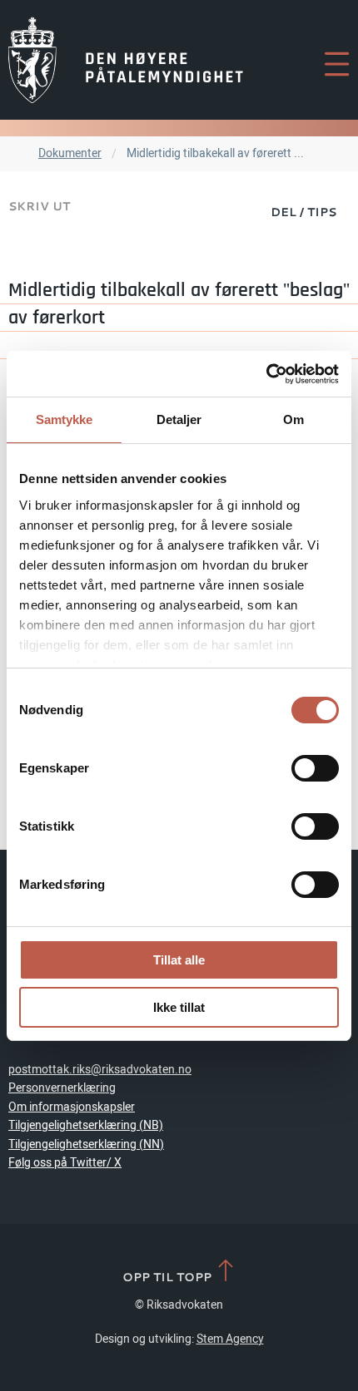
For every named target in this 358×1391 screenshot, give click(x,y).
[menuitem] (303, 211)
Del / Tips (303, 212)
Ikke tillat (179, 1007)
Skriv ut (39, 206)
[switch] (315, 768)
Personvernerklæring (62, 1088)
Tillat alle (179, 960)
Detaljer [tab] (179, 419)
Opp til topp (168, 1276)
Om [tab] (293, 419)
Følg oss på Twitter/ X (65, 1162)
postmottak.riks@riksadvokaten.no (99, 1069)
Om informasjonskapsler (71, 1107)
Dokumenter (70, 153)
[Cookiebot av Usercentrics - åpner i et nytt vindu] (266, 374)
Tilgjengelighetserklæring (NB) (85, 1125)
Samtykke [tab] (64, 419)
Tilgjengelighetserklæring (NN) (86, 1144)
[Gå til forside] (125, 60)
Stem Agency (230, 1339)
